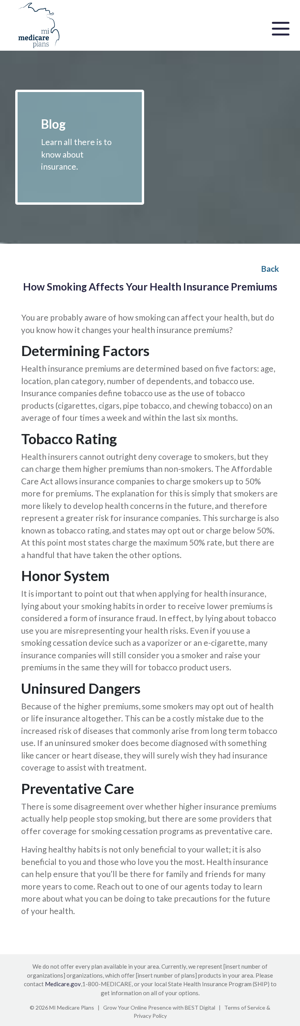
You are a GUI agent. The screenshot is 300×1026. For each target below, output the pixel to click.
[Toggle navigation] (280, 27)
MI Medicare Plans (71, 1007)
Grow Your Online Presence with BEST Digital (159, 1007)
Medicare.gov (63, 983)
